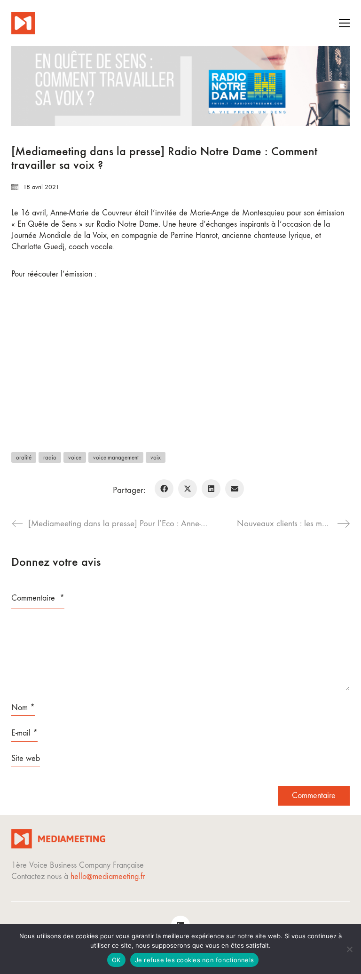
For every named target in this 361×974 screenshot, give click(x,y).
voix (155, 457)
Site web (25, 758)
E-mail (24, 733)
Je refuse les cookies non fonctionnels (194, 960)
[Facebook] (164, 488)
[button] (344, 23)
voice (74, 457)
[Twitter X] (187, 488)
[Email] (234, 488)
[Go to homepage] (23, 23)
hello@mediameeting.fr (108, 876)
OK (116, 960)
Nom (23, 708)
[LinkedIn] (211, 488)
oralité (23, 457)
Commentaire (37, 598)
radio (49, 457)
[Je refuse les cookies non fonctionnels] (349, 949)
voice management (116, 457)
